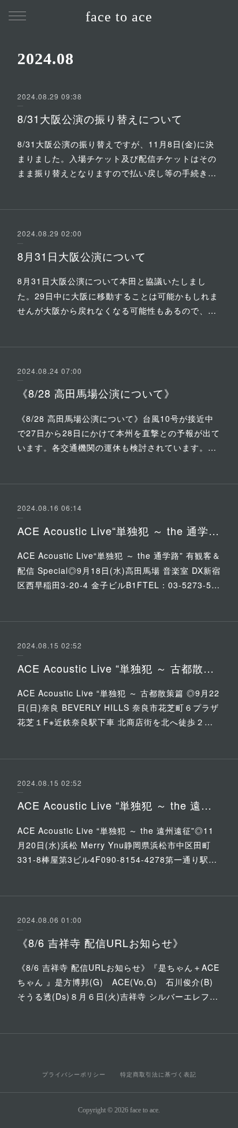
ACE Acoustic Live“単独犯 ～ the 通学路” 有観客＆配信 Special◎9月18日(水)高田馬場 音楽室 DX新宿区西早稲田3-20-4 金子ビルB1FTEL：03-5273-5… (119, 570)
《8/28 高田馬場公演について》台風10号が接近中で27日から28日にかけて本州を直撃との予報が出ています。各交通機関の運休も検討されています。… (118, 433)
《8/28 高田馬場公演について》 (96, 392)
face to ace (119, 16)
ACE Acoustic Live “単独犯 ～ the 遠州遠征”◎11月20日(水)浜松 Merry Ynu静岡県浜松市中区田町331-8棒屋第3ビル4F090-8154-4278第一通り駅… (117, 845)
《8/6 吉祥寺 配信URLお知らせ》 (100, 942)
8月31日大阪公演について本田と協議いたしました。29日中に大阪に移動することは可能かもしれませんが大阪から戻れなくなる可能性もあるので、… (117, 295)
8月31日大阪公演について (81, 256)
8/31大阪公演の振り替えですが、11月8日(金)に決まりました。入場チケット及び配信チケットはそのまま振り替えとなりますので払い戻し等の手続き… (117, 158)
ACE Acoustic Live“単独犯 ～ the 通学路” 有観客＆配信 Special (119, 530)
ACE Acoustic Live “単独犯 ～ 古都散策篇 (119, 668)
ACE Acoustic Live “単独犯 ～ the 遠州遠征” (119, 804)
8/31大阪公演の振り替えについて (100, 118)
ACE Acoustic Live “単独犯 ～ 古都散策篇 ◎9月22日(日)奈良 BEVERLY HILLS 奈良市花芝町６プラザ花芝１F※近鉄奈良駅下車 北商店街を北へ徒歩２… (118, 707)
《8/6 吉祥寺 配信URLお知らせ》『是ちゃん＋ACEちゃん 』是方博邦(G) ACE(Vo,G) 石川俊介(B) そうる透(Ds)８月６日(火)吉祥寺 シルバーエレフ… (119, 982)
